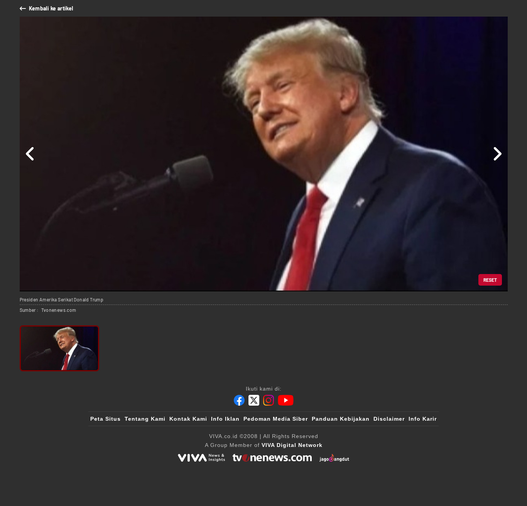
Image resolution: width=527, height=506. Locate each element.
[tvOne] (272, 458)
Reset (490, 280)
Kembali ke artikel (51, 8)
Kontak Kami (188, 419)
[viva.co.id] (201, 458)
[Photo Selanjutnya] (497, 154)
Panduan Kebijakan (341, 419)
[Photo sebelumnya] (30, 154)
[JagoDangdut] (334, 458)
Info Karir (423, 419)
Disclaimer (389, 419)
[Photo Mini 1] (60, 348)
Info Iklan (225, 419)
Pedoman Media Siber (275, 419)
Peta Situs (105, 419)
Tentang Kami (145, 419)
